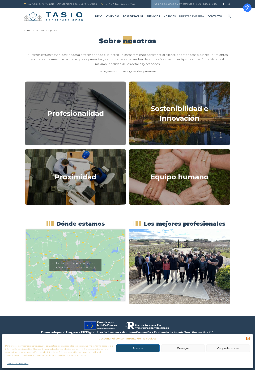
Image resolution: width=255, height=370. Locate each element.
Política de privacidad (17, 363)
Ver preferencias (228, 348)
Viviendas (113, 16)
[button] (248, 338)
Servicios (153, 16)
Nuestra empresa (191, 16)
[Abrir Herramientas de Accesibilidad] (247, 7)
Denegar (183, 348)
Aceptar (138, 348)
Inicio (98, 16)
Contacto (214, 16)
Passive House (133, 16)
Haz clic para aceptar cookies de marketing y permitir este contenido (75, 265)
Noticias (170, 16)
